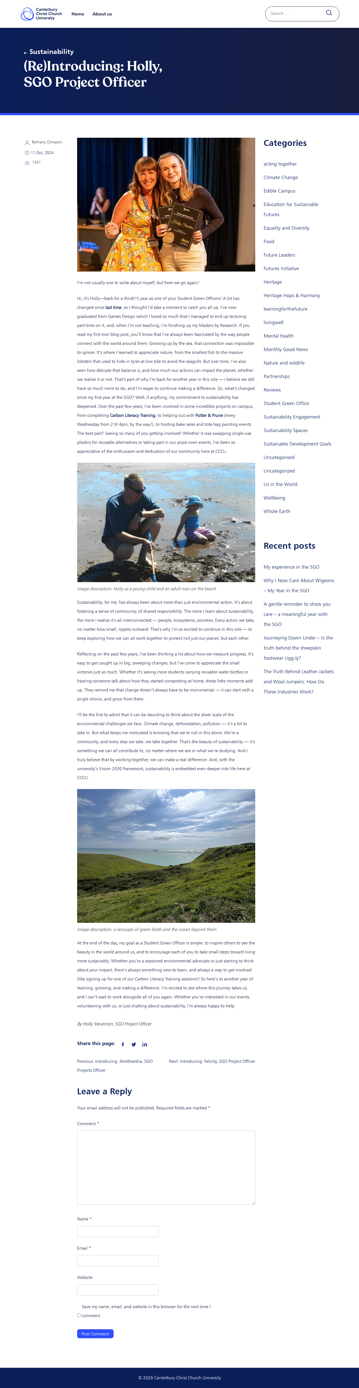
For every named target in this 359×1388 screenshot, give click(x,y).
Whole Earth (277, 511)
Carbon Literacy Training (132, 415)
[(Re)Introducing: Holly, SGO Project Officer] (122, 1043)
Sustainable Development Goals (297, 444)
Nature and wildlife (284, 363)
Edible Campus (279, 191)
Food (269, 241)
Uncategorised (279, 457)
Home (78, 14)
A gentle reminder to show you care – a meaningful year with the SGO (297, 614)
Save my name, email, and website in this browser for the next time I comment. (146, 1311)
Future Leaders (279, 255)
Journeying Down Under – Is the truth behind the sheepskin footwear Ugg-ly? (298, 648)
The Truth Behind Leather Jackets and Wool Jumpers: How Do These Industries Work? (299, 681)
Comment (88, 1123)
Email (84, 1248)
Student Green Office (286, 403)
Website (85, 1277)
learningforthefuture (285, 309)
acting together (280, 164)
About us (102, 14)
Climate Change (281, 177)
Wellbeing (274, 498)
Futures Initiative (281, 268)
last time (113, 307)
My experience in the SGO (291, 567)
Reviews (272, 390)
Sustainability (51, 51)
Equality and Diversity (286, 228)
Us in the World (280, 484)
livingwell (274, 322)
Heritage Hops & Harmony (292, 295)
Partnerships (277, 376)
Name (84, 1219)
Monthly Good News (286, 349)
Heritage (273, 282)
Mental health (279, 336)
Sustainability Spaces (286, 430)
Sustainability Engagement (292, 417)
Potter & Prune (209, 415)
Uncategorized (279, 471)
